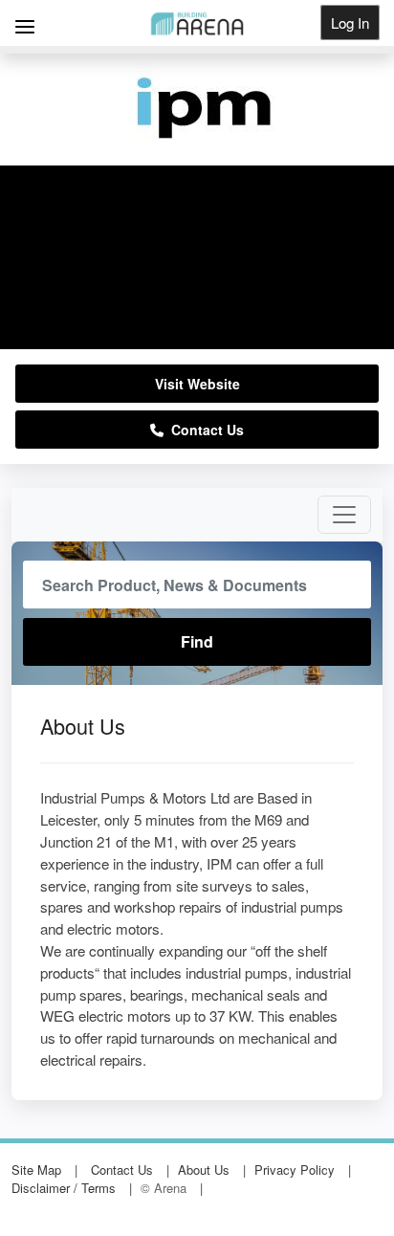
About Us (204, 1169)
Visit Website (197, 383)
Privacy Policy (294, 1169)
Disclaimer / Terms (63, 1188)
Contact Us (204, 429)
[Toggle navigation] (344, 515)
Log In (350, 22)
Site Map (36, 1169)
